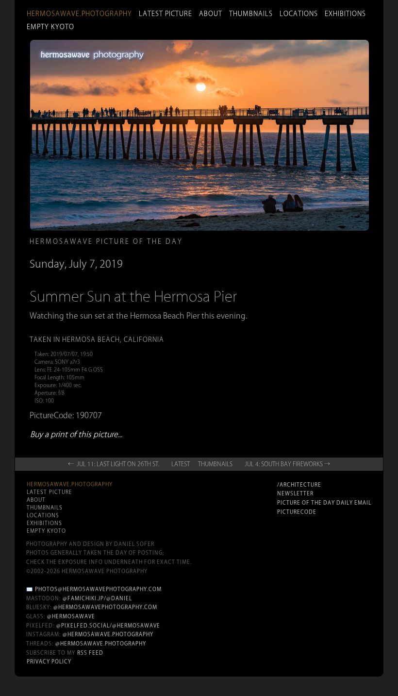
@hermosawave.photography (108, 634)
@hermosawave (71, 616)
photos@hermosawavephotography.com (98, 589)
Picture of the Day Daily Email (324, 502)
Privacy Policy (49, 661)
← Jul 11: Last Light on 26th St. (113, 464)
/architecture (299, 484)
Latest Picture (165, 13)
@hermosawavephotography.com (105, 607)
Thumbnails (251, 13)
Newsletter (295, 493)
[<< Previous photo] (89, 316)
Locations (299, 13)
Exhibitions (345, 13)
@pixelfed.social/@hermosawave (108, 625)
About (210, 13)
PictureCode (296, 511)
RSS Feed (90, 652)
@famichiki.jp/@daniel (97, 598)
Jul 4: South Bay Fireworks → (287, 464)
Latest (180, 464)
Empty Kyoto (50, 26)
